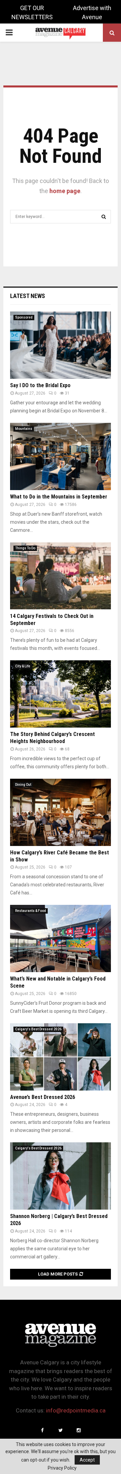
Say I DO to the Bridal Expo (40, 385)
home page (64, 190)
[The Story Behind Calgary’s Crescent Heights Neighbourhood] (60, 694)
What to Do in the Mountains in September (58, 496)
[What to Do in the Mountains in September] (60, 456)
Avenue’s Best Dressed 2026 (42, 1097)
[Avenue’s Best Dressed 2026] (60, 1057)
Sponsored (24, 317)
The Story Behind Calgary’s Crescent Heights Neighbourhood (52, 737)
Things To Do (25, 548)
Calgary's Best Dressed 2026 (38, 1029)
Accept (87, 1460)
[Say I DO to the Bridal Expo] (60, 345)
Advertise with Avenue (92, 12)
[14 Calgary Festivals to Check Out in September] (60, 576)
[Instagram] (78, 1430)
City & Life (22, 666)
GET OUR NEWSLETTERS (32, 12)
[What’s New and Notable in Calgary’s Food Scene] (60, 938)
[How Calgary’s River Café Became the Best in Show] (60, 812)
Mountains (23, 429)
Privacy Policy (62, 1468)
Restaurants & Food (30, 911)
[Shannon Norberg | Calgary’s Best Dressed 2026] (60, 1176)
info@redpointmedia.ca (76, 1410)
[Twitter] (60, 1430)
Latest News (27, 295)
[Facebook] (42, 1430)
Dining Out (23, 784)
